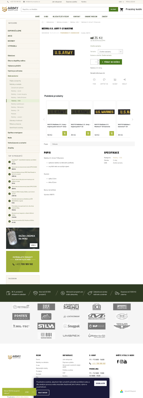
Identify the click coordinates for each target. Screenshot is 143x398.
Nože (10, 138)
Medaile (13, 114)
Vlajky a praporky (15, 81)
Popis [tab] (46, 144)
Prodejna (39, 371)
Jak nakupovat (57, 2)
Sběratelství (13, 76)
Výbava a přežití (14, 66)
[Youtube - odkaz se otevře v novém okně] (125, 361)
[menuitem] (37, 16)
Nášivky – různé (16, 91)
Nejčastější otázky (42, 368)
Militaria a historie (15, 124)
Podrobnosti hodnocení (69, 33)
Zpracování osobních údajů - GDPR (72, 366)
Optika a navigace (15, 132)
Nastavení (42, 392)
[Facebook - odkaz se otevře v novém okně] (118, 361)
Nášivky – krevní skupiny (19, 94)
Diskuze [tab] (55, 144)
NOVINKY (11, 41)
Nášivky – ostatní (16, 117)
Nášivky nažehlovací (17, 104)
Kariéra (84, 2)
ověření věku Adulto (21, 397)
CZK (120, 2)
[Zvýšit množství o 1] (98, 60)
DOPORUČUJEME (14, 31)
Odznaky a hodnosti (16, 120)
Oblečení (11, 55)
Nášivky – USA (16, 101)
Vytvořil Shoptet (130, 391)
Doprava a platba (71, 2)
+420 (98, 363)
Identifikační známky (16, 127)
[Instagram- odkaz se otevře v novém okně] (121, 361)
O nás (38, 365)
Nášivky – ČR (15, 110)
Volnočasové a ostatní (17, 143)
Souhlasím (100, 383)
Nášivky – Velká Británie (18, 97)
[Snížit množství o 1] (98, 63)
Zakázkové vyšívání (17, 88)
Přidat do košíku (112, 62)
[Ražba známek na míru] (22, 238)
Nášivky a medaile (15, 84)
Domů (38, 359)
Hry (37, 377)
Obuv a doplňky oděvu (16, 61)
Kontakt (38, 374)
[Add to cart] (64, 133)
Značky (11, 148)
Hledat (113, 9)
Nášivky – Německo (17, 107)
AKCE (10, 36)
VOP (64, 373)
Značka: (85, 33)
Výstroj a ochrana (15, 71)
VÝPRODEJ (12, 46)
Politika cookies (68, 370)
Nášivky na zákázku (42, 362)
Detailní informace (96, 73)
